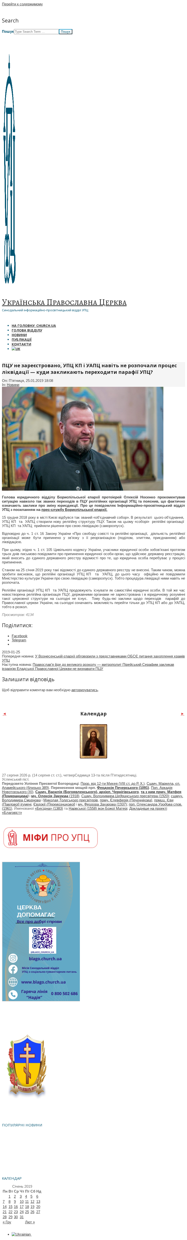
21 (5, 1212)
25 (27, 1212)
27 (38, 1212)
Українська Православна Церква (64, 302)
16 (16, 1207)
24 (22, 1212)
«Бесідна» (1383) (49, 808)
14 (5, 1207)
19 (32, 1207)
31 (22, 1217)
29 (10, 1217)
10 (22, 1201)
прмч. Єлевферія (126, 800)
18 (27, 1207)
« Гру (7, 1222)
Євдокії (54, 804)
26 (32, 1212)
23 (16, 1212)
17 (22, 1207)
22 (10, 1212)
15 (10, 1207)
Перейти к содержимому (22, 4)
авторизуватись (84, 690)
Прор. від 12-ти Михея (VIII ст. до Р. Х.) (113, 783)
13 (38, 1201)
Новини (13, 385)
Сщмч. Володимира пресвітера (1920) (125, 796)
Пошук (8, 31)
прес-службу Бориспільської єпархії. (74, 509)
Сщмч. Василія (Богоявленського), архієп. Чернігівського (87, 792)
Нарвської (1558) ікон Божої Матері (98, 808)
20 (38, 1207)
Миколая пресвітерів (70, 800)
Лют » (30, 1222)
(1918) (55, 796)
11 (27, 1201)
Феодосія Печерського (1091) (123, 788)
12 (32, 1201)
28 (5, 1217)
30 (16, 1217)
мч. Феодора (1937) (102, 804)
